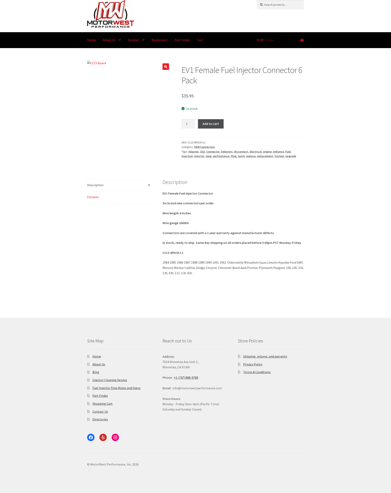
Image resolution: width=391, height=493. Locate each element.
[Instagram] (115, 437)
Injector (199, 156)
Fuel (288, 151)
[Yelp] (103, 437)
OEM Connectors (204, 147)
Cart (200, 40)
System (279, 156)
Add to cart (211, 124)
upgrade (291, 156)
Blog (95, 372)
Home (91, 40)
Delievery (227, 151)
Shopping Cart (102, 404)
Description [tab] (95, 185)
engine (267, 151)
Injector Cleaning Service (109, 380)
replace (251, 156)
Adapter (193, 151)
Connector (213, 151)
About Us (109, 40)
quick (241, 156)
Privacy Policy (252, 364)
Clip (202, 151)
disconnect (241, 151)
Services (133, 40)
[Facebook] (90, 437)
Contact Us (100, 411)
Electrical (256, 151)
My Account (159, 40)
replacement (265, 156)
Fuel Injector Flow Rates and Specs (116, 388)
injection (187, 156)
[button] (166, 66)
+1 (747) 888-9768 (186, 377)
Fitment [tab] (93, 197)
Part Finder (182, 40)
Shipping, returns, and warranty (265, 356)
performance (221, 156)
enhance (278, 151)
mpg (208, 156)
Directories (100, 419)
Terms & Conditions (257, 372)
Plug (233, 156)
